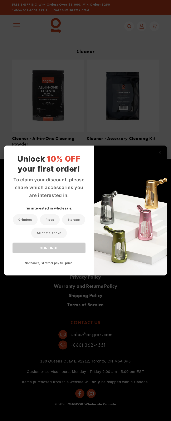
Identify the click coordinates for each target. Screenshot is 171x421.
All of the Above (49, 233)
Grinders (25, 219)
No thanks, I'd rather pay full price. (49, 263)
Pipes (49, 219)
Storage (74, 219)
